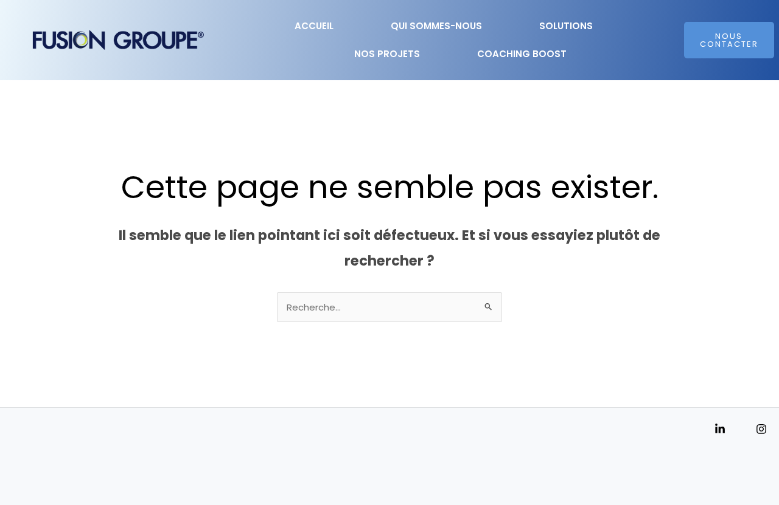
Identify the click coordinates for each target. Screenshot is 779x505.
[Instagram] (761, 429)
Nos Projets (387, 53)
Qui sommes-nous (436, 25)
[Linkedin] (719, 429)
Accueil (314, 25)
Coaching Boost (522, 53)
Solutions (566, 25)
